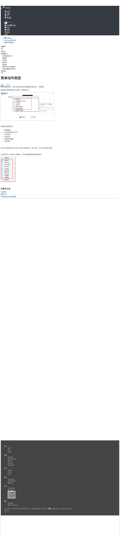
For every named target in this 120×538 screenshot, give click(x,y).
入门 (2, 50)
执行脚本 (4, 64)
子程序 (10, 472)
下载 (8, 13)
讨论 (8, 85)
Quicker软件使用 (10, 40)
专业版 (8, 18)
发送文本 (4, 62)
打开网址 (4, 60)
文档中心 (9, 38)
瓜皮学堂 (10, 465)
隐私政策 (10, 503)
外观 (9, 474)
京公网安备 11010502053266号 (60, 508)
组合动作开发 (12, 459)
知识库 (10, 461)
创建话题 (4, 192)
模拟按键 (4, 58)
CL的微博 (12, 488)
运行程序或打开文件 (7, 55)
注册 (6, 34)
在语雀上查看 (10, 196)
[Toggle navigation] (1, 8)
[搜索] (5, 23)
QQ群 (11, 483)
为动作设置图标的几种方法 (9, 68)
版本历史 (10, 463)
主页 (8, 11)
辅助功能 (3, 71)
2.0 (7, 15)
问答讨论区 (11, 479)
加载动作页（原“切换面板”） (9, 66)
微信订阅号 (10, 490)
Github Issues (12, 481)
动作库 (10, 470)
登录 (7, 32)
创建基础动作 (4, 53)
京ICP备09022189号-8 (39, 508)
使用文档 (10, 457)
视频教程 (3, 46)
